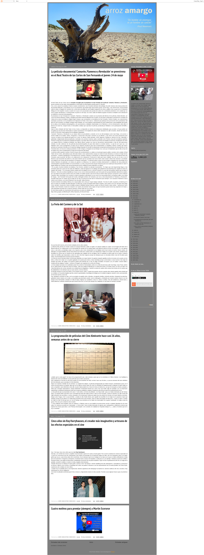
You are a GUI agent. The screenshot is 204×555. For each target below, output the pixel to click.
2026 (134, 181)
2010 (134, 253)
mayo (135, 212)
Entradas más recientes (59, 542)
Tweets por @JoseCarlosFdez (138, 150)
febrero (136, 234)
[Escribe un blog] (98, 194)
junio (135, 210)
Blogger (113, 551)
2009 (134, 255)
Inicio (91, 542)
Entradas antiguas (121, 542)
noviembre (137, 199)
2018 (134, 198)
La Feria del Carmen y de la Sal (67, 204)
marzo (135, 232)
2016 (134, 241)
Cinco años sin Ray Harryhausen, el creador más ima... (142, 223)
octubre (136, 201)
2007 (134, 260)
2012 (134, 249)
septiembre (137, 203)
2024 (134, 185)
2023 (134, 187)
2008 (134, 258)
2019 (134, 195)
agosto (136, 206)
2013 (134, 247)
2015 (134, 243)
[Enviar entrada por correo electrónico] (94, 194)
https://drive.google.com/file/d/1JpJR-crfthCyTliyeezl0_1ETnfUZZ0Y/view (70, 191)
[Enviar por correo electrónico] (96, 194)
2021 (134, 191)
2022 (134, 189)
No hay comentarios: (86, 194)
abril (135, 230)
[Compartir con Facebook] (101, 194)
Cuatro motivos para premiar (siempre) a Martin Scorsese (80, 508)
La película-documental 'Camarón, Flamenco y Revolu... (142, 215)
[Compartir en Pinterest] (103, 194)
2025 (134, 183)
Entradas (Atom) (62, 545)
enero (135, 236)
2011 (134, 251)
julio (135, 208)
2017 (134, 239)
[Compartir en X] (99, 194)
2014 (134, 245)
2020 (134, 193)
